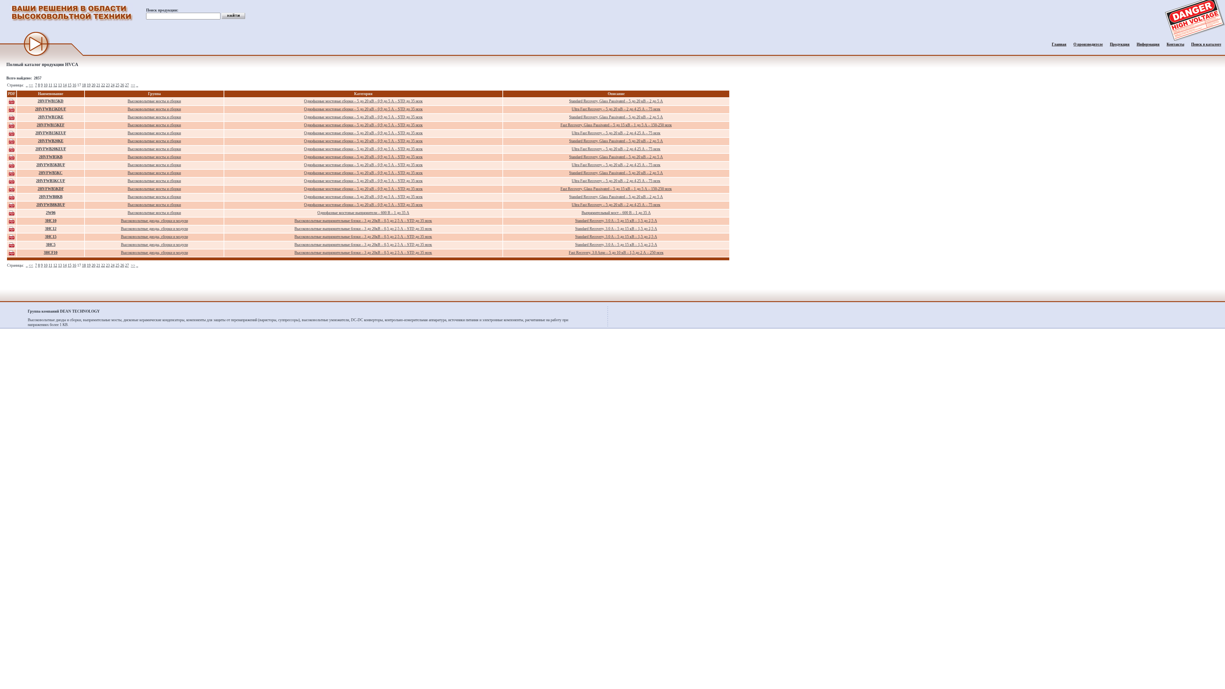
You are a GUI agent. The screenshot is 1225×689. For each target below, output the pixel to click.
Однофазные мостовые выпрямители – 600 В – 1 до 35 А (363, 213)
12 (55, 85)
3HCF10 (50, 252)
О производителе (1088, 44)
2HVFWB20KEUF (50, 149)
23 (108, 85)
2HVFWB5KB (51, 157)
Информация (1148, 44)
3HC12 (50, 228)
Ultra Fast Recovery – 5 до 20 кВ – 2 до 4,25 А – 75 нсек (616, 109)
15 (69, 85)
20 (93, 85)
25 (117, 85)
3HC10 (50, 221)
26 (122, 85)
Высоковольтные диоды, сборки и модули (154, 221)
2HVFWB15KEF (50, 125)
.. (27, 85)
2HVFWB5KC (51, 173)
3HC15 (50, 236)
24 (113, 85)
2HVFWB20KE (50, 141)
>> (133, 85)
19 (89, 85)
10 (46, 85)
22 (103, 85)
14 (65, 85)
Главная (1059, 44)
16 (74, 85)
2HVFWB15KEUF (50, 133)
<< (31, 85)
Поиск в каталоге (1206, 44)
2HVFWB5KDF (51, 189)
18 (84, 85)
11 (50, 85)
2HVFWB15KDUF (50, 109)
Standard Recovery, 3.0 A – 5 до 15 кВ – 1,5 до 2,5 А (616, 221)
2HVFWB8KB (51, 197)
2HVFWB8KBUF (50, 205)
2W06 (51, 213)
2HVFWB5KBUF (50, 165)
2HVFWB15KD (50, 101)
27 (127, 85)
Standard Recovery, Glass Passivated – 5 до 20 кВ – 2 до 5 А (616, 101)
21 (98, 85)
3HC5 (51, 244)
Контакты (1175, 44)
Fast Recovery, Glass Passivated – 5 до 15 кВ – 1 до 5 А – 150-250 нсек (616, 125)
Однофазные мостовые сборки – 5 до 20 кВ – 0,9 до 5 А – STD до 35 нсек (363, 101)
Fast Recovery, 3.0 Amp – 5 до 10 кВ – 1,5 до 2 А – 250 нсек (616, 252)
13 (60, 85)
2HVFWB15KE (50, 117)
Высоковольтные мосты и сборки (154, 101)
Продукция (1120, 44)
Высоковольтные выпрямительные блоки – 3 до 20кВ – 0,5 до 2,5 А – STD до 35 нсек (363, 221)
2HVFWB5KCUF (50, 181)
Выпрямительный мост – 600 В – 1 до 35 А (616, 213)
